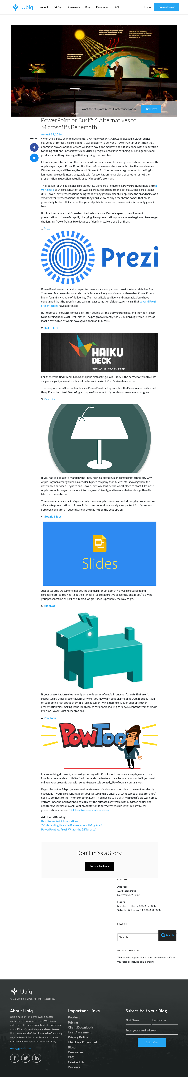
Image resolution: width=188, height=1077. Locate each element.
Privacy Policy (78, 1037)
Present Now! (167, 7)
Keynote (49, 399)
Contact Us (76, 1062)
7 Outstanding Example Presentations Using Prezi (71, 825)
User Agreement (80, 1032)
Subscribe (152, 1042)
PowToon (50, 718)
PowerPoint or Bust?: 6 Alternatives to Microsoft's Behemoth (88, 123)
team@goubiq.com (20, 1048)
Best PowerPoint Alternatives (59, 821)
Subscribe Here (99, 866)
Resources (102, 7)
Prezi (47, 228)
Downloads (73, 7)
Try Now (151, 109)
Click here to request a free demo (89, 810)
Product (43, 7)
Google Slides (53, 516)
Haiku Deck (51, 328)
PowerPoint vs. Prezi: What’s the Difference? (69, 829)
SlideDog (49, 605)
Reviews (74, 1067)
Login (147, 7)
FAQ (116, 7)
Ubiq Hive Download (82, 1042)
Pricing (58, 7)
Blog (88, 7)
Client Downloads (81, 1027)
